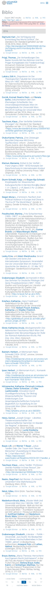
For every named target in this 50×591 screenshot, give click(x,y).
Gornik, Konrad (9, 97)
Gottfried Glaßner (16, 514)
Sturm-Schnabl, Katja (12, 179)
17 (41, 582)
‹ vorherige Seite (25, 579)
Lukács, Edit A (9, 76)
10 (41, 579)
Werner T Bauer (23, 446)
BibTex (28, 18)
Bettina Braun (26, 562)
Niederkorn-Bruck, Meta (13, 500)
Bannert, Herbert (10, 352)
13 (18, 582)
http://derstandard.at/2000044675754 (24, 472)
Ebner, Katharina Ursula (13, 328)
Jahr (17, 20)
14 (24, 582)
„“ (20, 38)
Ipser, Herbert (8, 370)
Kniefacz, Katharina (11, 301)
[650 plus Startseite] (25, 3)
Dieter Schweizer (21, 388)
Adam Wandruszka (27, 256)
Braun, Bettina (8, 555)
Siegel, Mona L (9, 197)
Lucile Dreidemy (30, 430)
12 (12, 582)
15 (30, 582)
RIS (44, 18)
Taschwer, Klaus (9, 121)
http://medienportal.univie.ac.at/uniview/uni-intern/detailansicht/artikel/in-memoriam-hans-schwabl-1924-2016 (26, 361)
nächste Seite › (22, 585)
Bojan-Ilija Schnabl (36, 179)
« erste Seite (10, 579)
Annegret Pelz (24, 544)
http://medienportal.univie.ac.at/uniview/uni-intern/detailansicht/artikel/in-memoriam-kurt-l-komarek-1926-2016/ (26, 377)
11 (7, 582)
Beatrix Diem (23, 97)
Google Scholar (12, 53)
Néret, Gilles (8, 491)
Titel (9, 20)
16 (35, 582)
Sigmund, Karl (8, 37)
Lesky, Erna (7, 256)
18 (7, 585)
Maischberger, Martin (27, 231)
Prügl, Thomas (9, 57)
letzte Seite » (37, 585)
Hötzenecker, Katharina (13, 386)
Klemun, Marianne (10, 163)
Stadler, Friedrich (27, 310)
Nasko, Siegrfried (10, 479)
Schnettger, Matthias (25, 565)
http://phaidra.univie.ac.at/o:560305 (23, 410)
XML (36, 18)
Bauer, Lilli (7, 446)
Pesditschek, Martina (12, 213)
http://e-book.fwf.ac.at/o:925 (25, 294)
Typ (12, 20)
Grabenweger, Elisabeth (13, 278)
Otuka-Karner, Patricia (12, 137)
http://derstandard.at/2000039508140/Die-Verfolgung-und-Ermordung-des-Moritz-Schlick (25, 48)
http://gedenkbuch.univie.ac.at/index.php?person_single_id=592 (25, 319)
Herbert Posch (23, 307)
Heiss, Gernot (8, 418)
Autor (4, 20)
